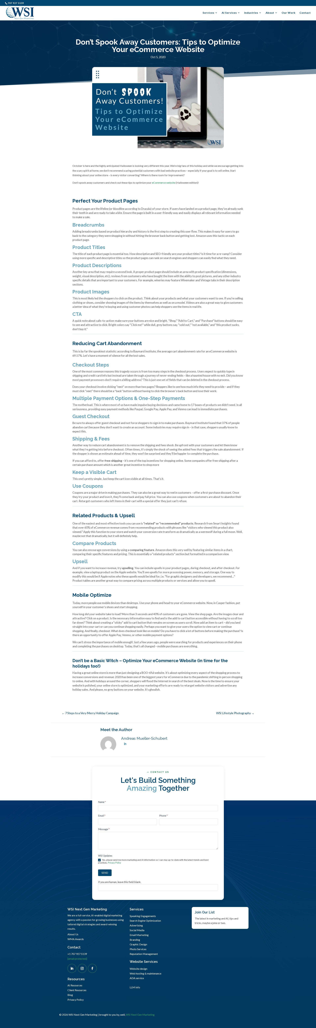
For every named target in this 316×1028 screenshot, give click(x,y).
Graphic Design (138, 944)
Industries (251, 13)
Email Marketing (139, 934)
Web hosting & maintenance (145, 973)
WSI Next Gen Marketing (140, 1014)
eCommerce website (163, 182)
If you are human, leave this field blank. (119, 881)
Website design (138, 968)
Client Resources (76, 990)
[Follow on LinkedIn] (71, 968)
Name (102, 801)
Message (104, 829)
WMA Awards (75, 939)
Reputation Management (144, 953)
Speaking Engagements (143, 916)
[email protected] (77, 958)
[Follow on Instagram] (82, 968)
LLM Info (135, 987)
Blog (70, 994)
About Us (72, 934)
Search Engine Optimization (145, 920)
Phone (163, 815)
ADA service (137, 978)
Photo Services (138, 949)
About (270, 13)
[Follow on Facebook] (92, 968)
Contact (305, 13)
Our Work (288, 13)
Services (208, 13)
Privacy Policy (114, 862)
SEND (105, 872)
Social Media (137, 930)
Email (101, 815)
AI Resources (74, 985)
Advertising (136, 925)
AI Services (229, 13)
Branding (135, 939)
